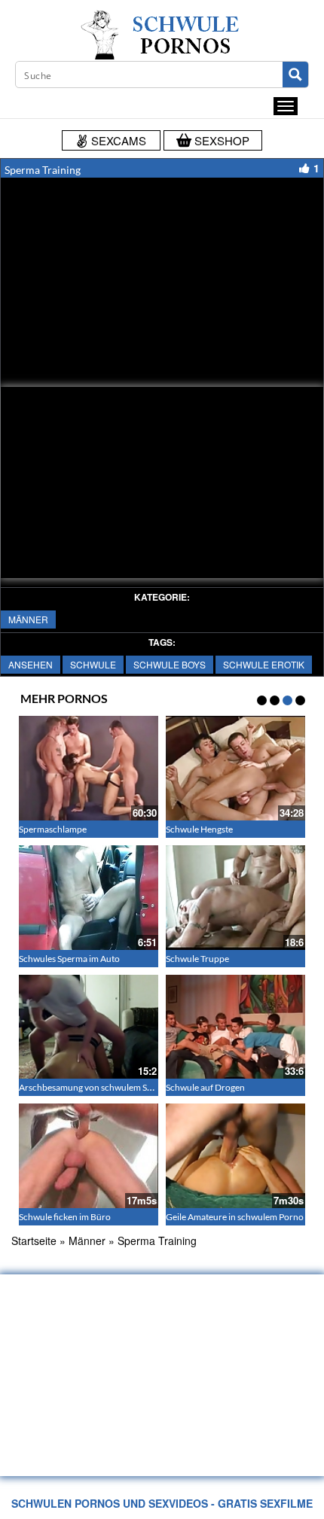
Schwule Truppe (197, 958)
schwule (93, 664)
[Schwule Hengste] (235, 768)
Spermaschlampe (53, 829)
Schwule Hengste (199, 829)
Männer (28, 619)
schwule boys (169, 664)
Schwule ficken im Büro (65, 1216)
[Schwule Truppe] (235, 897)
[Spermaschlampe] (88, 768)
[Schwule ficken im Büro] (88, 1155)
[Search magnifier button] (295, 74)
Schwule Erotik (263, 664)
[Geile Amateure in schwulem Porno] (235, 1155)
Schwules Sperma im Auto (69, 958)
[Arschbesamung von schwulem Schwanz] (88, 1027)
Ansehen (30, 664)
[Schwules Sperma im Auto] (88, 897)
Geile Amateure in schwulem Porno (235, 1216)
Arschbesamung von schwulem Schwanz (98, 1087)
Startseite (34, 1240)
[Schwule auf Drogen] (235, 1027)
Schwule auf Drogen (205, 1087)
